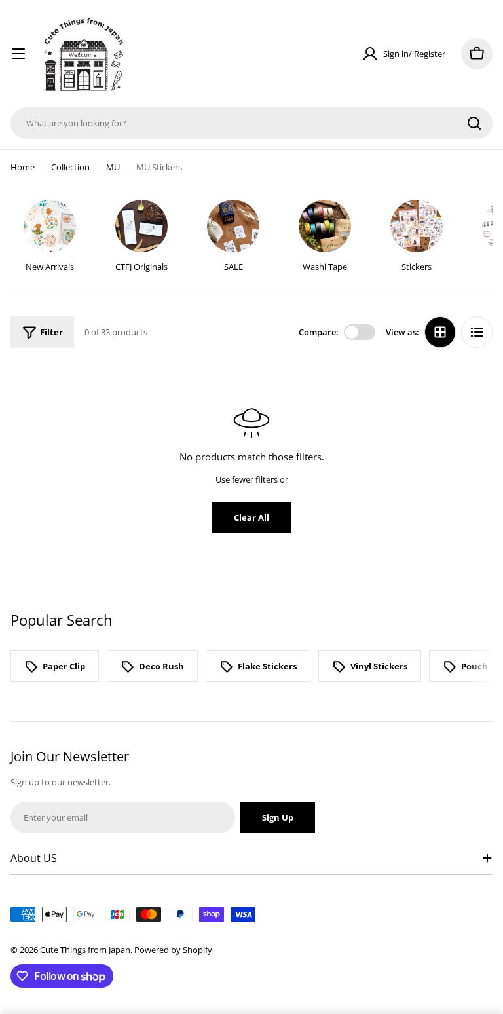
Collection (70, 167)
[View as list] (477, 332)
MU (113, 167)
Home (22, 167)
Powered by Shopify (173, 950)
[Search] (474, 123)
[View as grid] (440, 332)
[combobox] (251, 123)
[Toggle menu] (18, 54)
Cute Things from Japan (85, 950)
